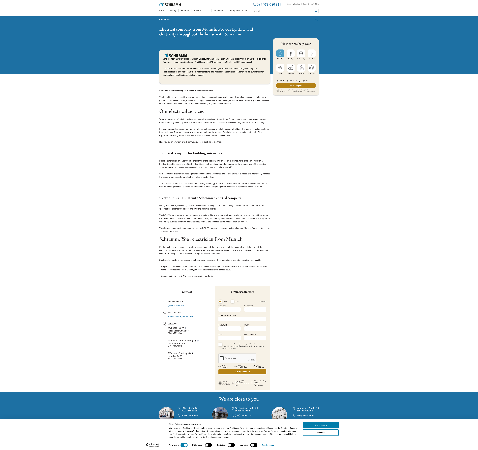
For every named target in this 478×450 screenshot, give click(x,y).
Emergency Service (238, 10)
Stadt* (246, 325)
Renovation (219, 10)
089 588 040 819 (269, 4)
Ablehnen (321, 432)
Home (161, 20)
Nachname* (248, 306)
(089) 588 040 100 (176, 305)
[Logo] (170, 4)
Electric (197, 10)
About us (296, 4)
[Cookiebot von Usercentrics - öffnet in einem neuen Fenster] (152, 445)
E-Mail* (221, 334)
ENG (317, 4)
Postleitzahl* (222, 325)
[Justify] (316, 19)
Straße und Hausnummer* (227, 315)
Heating (172, 10)
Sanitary (185, 10)
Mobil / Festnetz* (250, 334)
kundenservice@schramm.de (180, 316)
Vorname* (222, 306)
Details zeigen (268, 445)
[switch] (208, 445)
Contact (306, 4)
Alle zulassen (321, 425)
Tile (207, 10)
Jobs (289, 4)
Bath (161, 10)
